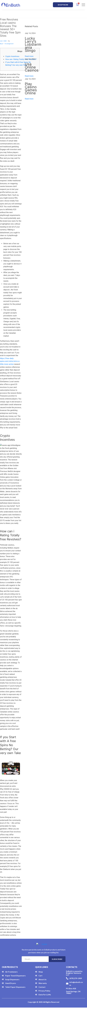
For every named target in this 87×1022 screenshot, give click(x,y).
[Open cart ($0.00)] (77, 4)
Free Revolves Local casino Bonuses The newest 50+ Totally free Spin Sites (10, 27)
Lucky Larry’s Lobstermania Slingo (33, 44)
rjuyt (1, 43)
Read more (29, 56)
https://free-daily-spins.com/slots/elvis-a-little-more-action (10, 361)
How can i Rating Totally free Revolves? (21, 59)
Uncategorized (9, 43)
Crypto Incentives (12, 56)
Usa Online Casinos (32, 67)
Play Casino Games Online (31, 88)
